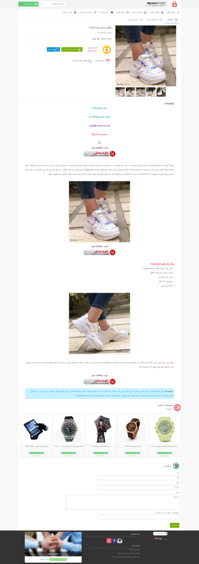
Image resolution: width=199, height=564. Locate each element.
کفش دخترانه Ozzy (157, 391)
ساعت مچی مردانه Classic (133, 446)
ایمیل (177, 482)
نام (178, 473)
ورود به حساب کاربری (58, 559)
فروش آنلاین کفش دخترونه (59, 391)
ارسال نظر (174, 525)
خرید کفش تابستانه (94, 391)
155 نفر (51, 49)
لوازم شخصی (154, 12)
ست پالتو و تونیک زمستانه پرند (100, 446)
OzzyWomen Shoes (84, 395)
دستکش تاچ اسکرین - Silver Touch (37, 446)
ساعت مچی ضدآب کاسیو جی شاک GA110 (165, 446)
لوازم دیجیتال (137, 12)
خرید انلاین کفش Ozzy (130, 395)
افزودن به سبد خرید (69, 49)
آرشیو (169, 409)
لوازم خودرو (120, 12)
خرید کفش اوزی (127, 391)
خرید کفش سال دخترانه (111, 391)
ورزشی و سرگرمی (85, 12)
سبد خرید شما (28, 4)
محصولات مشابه (152, 20)
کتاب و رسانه (67, 12)
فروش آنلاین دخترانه (112, 395)
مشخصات (170, 20)
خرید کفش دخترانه (141, 391)
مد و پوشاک (104, 12)
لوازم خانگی (171, 12)
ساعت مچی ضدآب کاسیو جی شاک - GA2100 (69, 446)
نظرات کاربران (133, 20)
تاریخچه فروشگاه (134, 550)
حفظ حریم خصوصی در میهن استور (129, 553)
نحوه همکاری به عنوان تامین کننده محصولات (125, 557)
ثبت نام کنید (44, 559)
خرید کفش (44, 391)
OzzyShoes (99, 395)
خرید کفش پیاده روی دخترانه (151, 395)
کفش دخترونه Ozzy (78, 391)
